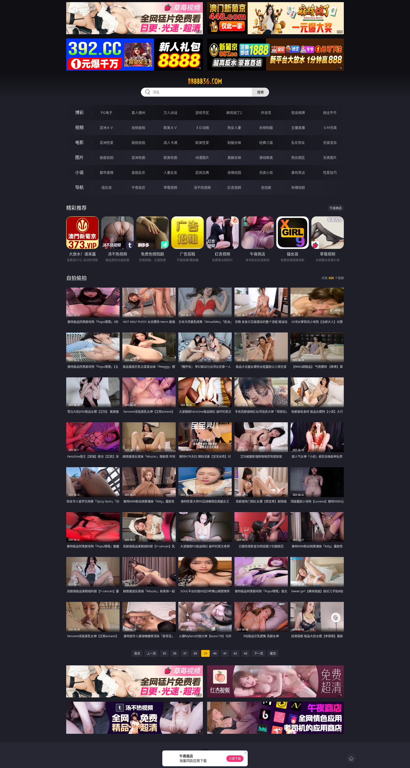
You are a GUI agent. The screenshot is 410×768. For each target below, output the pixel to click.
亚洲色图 (138, 157)
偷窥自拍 (106, 157)
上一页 (151, 653)
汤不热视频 (202, 187)
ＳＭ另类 (330, 127)
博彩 (79, 112)
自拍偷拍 (138, 127)
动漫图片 (202, 157)
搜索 (260, 92)
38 (195, 653)
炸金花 (266, 112)
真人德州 (138, 112)
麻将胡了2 (234, 112)
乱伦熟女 (298, 142)
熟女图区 (298, 157)
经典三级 (266, 142)
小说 (79, 172)
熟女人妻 (234, 127)
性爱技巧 (330, 172)
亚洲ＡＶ (106, 127)
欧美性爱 (202, 142)
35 (164, 653)
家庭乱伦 (138, 172)
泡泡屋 (266, 187)
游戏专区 (202, 112)
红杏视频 (234, 187)
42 (235, 653)
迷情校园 (234, 172)
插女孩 (106, 187)
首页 (137, 653)
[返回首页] (351, 758)
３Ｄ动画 (202, 127)
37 (185, 653)
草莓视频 (170, 187)
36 (174, 653)
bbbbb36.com (205, 81)
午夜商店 (138, 187)
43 (245, 653)
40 (215, 653)
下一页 (258, 653)
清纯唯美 (266, 157)
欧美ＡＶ (170, 127)
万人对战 (170, 112)
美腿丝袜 (234, 157)
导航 (79, 187)
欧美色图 (170, 157)
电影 (79, 142)
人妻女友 (170, 172)
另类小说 (266, 172)
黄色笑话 (298, 172)
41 (225, 653)
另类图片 (330, 157)
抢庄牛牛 (330, 112)
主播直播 (298, 127)
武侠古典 (202, 172)
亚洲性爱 (106, 142)
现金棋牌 (298, 112)
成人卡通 (170, 142)
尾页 (273, 653)
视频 (79, 127)
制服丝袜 (234, 142)
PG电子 (106, 112)
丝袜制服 (266, 127)
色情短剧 (298, 187)
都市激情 (106, 172)
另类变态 (330, 142)
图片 (79, 157)
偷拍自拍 (138, 142)
